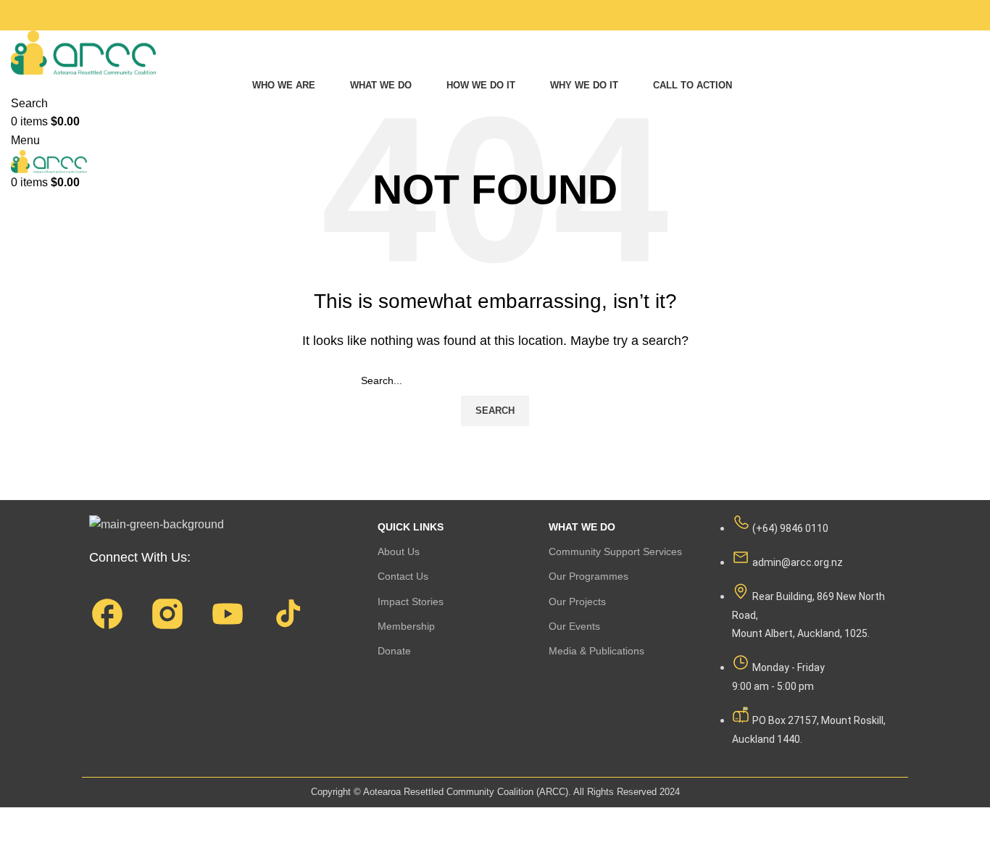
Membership (406, 626)
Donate (394, 651)
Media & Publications (596, 651)
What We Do (582, 527)
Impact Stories (411, 601)
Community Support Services (615, 551)
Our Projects (577, 601)
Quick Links (411, 527)
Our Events (574, 626)
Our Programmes (588, 576)
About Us (399, 551)
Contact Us (403, 576)
